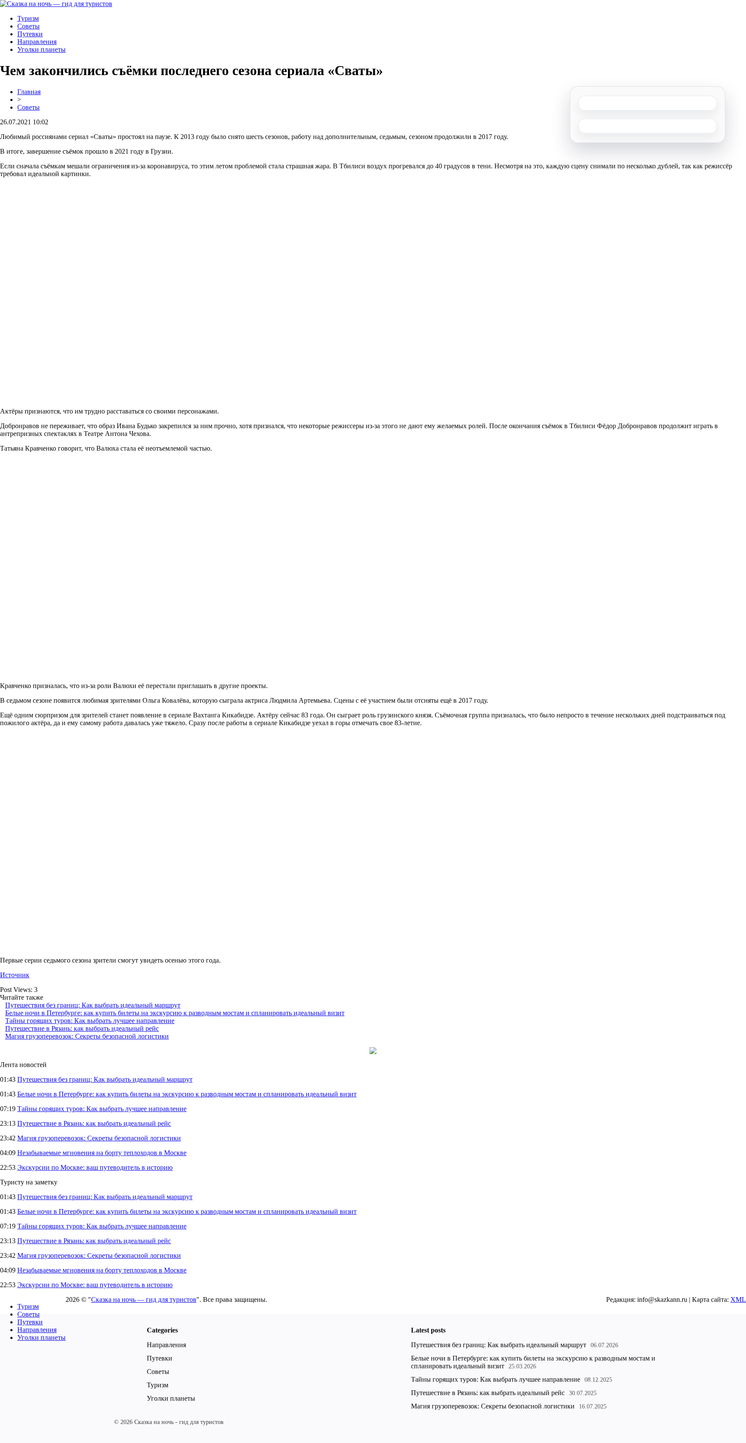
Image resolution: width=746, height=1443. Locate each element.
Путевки (30, 34)
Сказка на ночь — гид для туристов (143, 1299)
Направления (37, 41)
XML (738, 1299)
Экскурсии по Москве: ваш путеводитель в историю (95, 1167)
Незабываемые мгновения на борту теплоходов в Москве (101, 1152)
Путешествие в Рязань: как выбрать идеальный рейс (82, 1028)
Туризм (28, 18)
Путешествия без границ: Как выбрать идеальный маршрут (92, 1005)
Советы (28, 26)
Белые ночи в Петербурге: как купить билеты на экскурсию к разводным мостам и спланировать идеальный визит (175, 1013)
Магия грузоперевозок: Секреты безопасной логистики (87, 1036)
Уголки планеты (41, 49)
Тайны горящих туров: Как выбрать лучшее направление (89, 1020)
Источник (14, 975)
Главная (29, 91)
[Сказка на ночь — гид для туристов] (56, 3)
